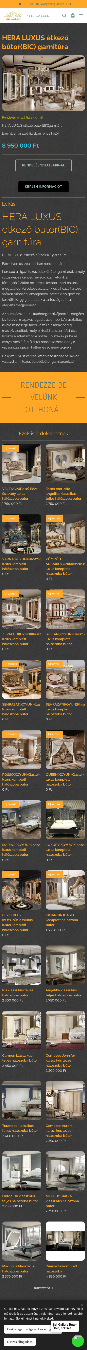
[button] (64, 16)
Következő (42, 1288)
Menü (81, 16)
